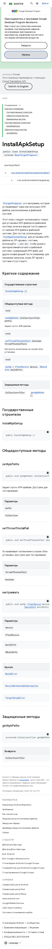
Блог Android (8, 854)
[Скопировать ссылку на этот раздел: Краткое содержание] (43, 273)
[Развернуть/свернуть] (19, 105)
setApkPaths (11, 318)
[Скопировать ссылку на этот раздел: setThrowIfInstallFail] (32, 528)
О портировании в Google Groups (18, 872)
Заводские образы (11, 823)
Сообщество (33, 923)
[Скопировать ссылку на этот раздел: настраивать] (23, 592)
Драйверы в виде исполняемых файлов (20, 828)
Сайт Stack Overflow (12, 907)
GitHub (5, 832)
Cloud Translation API (14, 81)
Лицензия (34, 927)
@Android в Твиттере (12, 844)
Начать (26, 54)
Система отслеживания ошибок (17, 912)
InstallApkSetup (14, 291)
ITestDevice (22, 366)
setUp (8, 366)
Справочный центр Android (15, 884)
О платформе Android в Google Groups (20, 863)
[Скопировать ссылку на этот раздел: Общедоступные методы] (5, 455)
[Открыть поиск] (31, 3)
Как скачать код (10, 814)
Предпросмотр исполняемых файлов (19, 818)
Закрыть (26, 45)
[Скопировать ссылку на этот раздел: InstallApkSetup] (26, 423)
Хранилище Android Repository (16, 804)
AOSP (4, 98)
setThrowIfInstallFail (17, 341)
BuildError (11, 674)
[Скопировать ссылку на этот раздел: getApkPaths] (23, 726)
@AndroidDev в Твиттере (13, 849)
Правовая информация (15, 927)
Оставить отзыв (36, 932)
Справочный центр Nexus (14, 894)
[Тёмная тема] (48, 432)
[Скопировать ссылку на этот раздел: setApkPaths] (23, 464)
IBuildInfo (30, 607)
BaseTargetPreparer (26, 155)
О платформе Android (13, 923)
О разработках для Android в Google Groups (23, 868)
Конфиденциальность (14, 932)
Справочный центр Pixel (13, 889)
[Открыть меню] (5, 3)
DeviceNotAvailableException (21, 686)
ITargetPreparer (12, 203)
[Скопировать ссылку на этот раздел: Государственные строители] (24, 415)
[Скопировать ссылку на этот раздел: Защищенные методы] (43, 717)
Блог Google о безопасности (15, 858)
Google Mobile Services (13, 903)
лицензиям (24, 780)
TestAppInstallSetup (15, 237)
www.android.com (10, 898)
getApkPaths (37, 392)
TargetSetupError (15, 698)
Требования (7, 809)
